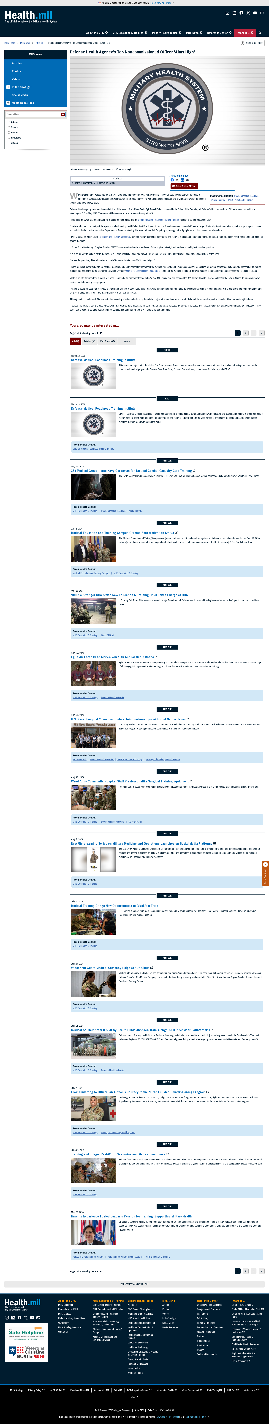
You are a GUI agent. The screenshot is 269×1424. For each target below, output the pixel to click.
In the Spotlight (22, 87)
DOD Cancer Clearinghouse (140, 1309)
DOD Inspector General (137, 1390)
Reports (200, 1350)
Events (14, 127)
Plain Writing (213, 1390)
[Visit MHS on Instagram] (227, 14)
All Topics (132, 1304)
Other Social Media (185, 186)
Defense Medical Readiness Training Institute (158, 219)
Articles (17, 63)
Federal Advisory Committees (71, 1318)
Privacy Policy (34, 1390)
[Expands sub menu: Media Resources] (8, 103)
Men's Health (134, 1368)
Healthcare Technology (138, 1347)
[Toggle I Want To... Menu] (252, 33)
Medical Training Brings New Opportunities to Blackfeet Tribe (114, 906)
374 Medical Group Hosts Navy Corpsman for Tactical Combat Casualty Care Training (131, 471)
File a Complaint (239, 1361)
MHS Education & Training (128, 33)
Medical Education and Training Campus (91, 573)
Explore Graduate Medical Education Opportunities (243, 1355)
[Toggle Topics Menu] (180, 33)
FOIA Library (203, 1318)
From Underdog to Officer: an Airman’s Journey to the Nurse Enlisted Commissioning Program (138, 1092)
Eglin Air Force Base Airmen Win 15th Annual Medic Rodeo (112, 657)
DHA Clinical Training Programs (107, 1304)
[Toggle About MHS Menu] (106, 33)
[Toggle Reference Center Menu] (230, 33)
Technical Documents (207, 1354)
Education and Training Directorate (114, 237)
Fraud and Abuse (78, 1390)
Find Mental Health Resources (245, 1344)
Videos (16, 79)
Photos (16, 71)
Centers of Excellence (138, 1342)
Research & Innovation (138, 1363)
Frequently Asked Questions (210, 1327)
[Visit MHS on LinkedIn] (234, 14)
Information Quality (165, 1390)
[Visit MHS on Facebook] (241, 14)
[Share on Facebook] (172, 180)
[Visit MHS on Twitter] (248, 14)
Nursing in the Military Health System (163, 759)
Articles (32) (89, 341)
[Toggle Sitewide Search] (260, 32)
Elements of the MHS (68, 1309)
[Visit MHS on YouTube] (255, 14)
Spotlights (16, 137)
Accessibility (100, 1390)
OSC (133, 1396)
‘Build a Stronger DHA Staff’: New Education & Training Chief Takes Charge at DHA (129, 595)
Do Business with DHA (242, 1349)
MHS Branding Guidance (69, 1327)
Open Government (190, 1390)
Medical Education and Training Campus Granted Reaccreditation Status (122, 533)
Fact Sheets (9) (107, 341)
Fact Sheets (202, 1313)
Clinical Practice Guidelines (209, 1304)
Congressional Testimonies (209, 1309)
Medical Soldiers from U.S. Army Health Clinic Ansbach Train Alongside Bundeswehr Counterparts (140, 1030)
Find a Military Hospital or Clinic (246, 1309)
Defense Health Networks (112, 697)
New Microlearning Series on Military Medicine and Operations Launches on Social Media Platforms (141, 844)
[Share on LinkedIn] (182, 180)
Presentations (203, 1341)
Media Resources (23, 103)
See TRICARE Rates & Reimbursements (242, 1338)
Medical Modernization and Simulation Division (105, 1338)
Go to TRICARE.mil (241, 1304)
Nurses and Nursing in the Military (88, 1256)
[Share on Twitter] (177, 180)
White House (249, 1390)
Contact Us (63, 1331)
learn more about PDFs (195, 1417)
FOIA (116, 1390)
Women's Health (135, 1372)
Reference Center (217, 33)
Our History (63, 1322)
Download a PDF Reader (168, 1417)
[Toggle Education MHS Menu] (146, 33)
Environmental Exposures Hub (141, 1322)
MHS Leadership (65, 1304)
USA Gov (231, 1390)
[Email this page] (187, 180)
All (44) (75, 341)
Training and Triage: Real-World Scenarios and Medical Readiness (118, 1154)
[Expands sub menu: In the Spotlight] (8, 87)
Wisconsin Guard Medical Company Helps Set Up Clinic (110, 968)
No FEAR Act (56, 1390)
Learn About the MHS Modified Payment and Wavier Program (246, 1323)
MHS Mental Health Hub (139, 1318)
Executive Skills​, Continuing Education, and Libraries (106, 1323)
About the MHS (95, 33)
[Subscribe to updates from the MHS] (262, 14)
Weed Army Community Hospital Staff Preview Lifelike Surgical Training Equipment (130, 781)
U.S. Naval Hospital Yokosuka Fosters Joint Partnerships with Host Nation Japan (128, 719)
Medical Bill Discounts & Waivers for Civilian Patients (143, 1353)
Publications (202, 1345)
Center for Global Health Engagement (143, 271)
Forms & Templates (206, 1322)
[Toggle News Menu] (201, 33)
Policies (200, 1336)
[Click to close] (265, 864)
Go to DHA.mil (107, 635)
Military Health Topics (165, 33)
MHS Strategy (64, 1313)
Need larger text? (254, 43)
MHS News (192, 33)
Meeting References (206, 1331)
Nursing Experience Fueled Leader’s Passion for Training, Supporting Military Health (131, 1216)
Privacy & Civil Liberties (138, 1359)
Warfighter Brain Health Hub (140, 1313)
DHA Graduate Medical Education (108, 1309)
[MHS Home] (24, 1311)
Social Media (20, 95)
